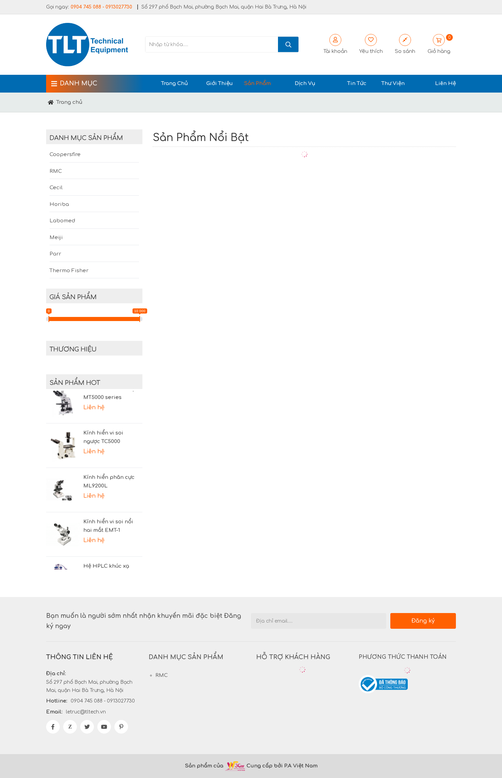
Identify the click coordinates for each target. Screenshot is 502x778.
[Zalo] (70, 726)
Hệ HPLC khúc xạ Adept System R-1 (106, 563)
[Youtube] (104, 726)
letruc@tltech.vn (86, 711)
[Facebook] (52, 726)
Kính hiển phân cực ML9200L (109, 475)
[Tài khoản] (371, 40)
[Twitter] (87, 726)
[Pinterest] (121, 726)
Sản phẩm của (204, 766)
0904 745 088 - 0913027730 (101, 7)
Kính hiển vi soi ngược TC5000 (103, 430)
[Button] (50, 102)
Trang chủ (69, 102)
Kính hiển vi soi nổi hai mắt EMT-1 (108, 519)
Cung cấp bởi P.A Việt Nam (282, 766)
